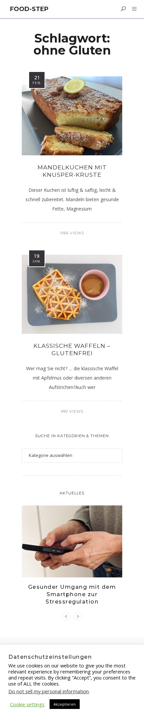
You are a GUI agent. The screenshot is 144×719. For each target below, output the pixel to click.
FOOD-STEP (29, 9)
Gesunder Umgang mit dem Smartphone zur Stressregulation (72, 594)
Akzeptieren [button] (65, 704)
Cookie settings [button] (27, 704)
